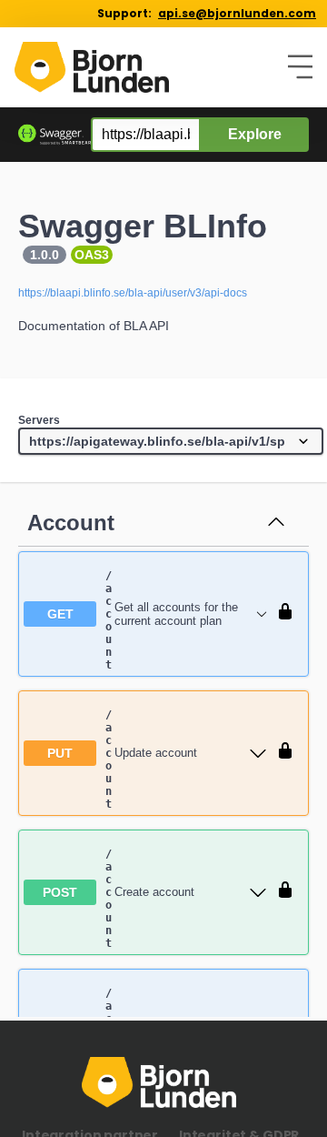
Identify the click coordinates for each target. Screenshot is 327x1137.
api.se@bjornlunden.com (237, 13)
